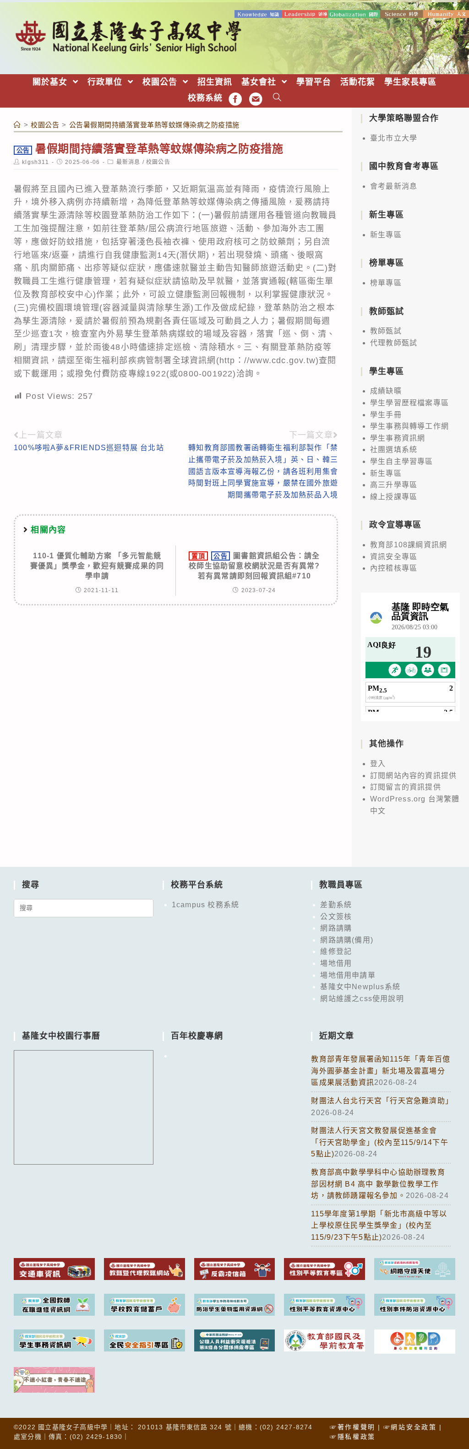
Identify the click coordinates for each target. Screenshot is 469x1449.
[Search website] (277, 98)
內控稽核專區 (393, 568)
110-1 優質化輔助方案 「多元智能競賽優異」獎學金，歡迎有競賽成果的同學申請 (97, 566)
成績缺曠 (386, 391)
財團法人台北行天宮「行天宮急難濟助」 (382, 1101)
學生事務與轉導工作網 (409, 426)
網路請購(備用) (346, 940)
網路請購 (336, 928)
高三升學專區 (393, 485)
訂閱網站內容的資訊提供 (413, 775)
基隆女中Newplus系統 (360, 987)
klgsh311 (35, 162)
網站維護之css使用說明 (362, 998)
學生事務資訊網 (397, 438)
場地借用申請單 (347, 975)
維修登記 (336, 951)
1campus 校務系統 (205, 905)
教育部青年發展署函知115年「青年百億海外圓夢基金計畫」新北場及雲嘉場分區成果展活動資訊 (380, 1070)
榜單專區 (386, 283)
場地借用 (336, 963)
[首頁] (17, 125)
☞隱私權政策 (353, 1436)
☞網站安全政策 (410, 1427)
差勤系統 (336, 905)
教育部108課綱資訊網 (408, 545)
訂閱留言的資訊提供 (405, 787)
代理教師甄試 (393, 343)
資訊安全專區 (393, 557)
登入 (378, 764)
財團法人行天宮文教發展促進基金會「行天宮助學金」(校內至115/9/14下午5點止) (379, 1142)
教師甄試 (386, 331)
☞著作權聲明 (353, 1427)
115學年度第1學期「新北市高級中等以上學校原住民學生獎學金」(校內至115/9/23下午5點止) (379, 1225)
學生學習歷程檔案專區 (409, 403)
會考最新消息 (393, 186)
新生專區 (386, 235)
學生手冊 (386, 415)
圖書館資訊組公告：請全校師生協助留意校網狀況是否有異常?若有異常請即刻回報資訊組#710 (254, 566)
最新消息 (128, 162)
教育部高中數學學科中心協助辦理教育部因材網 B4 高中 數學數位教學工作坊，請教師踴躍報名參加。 (378, 1183)
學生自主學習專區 (401, 461)
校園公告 (158, 162)
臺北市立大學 (393, 138)
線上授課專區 (393, 497)
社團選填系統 (393, 449)
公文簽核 (336, 917)
